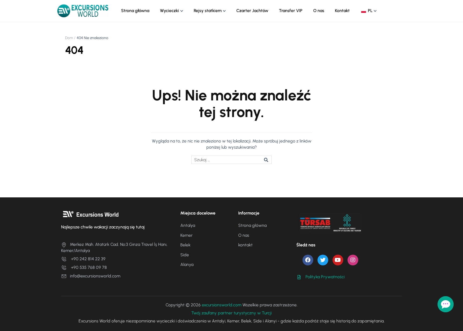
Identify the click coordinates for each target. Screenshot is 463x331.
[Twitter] (323, 260)
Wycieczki (169, 10)
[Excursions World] (83, 10)
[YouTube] (338, 260)
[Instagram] (353, 260)
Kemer (186, 235)
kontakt (245, 244)
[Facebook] (308, 260)
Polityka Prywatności (325, 276)
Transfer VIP (291, 10)
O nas (318, 10)
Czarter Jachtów (252, 10)
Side (184, 254)
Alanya (186, 264)
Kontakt (342, 10)
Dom (69, 38)
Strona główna (135, 10)
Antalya (187, 225)
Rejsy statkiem (208, 10)
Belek (185, 244)
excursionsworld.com (221, 304)
